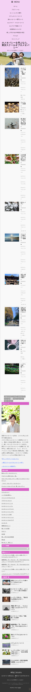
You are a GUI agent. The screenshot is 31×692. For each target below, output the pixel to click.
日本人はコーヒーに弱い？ (23, 342)
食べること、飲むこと (23, 113)
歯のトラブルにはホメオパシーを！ (19, 635)
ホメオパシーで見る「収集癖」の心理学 (18, 616)
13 (22, 398)
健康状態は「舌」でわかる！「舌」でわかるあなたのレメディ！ (19, 626)
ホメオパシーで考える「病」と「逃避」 (23, 71)
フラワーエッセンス (7, 500)
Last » (10, 401)
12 (20, 398)
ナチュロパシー (23, 286)
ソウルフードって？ (7, 574)
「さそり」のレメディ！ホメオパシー (11, 483)
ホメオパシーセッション (23, 89)
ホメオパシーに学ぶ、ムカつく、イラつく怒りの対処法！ (19, 589)
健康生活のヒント (6, 525)
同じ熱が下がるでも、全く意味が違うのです (23, 121)
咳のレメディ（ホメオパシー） (9, 473)
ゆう (9, 566)
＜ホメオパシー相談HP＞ (9, 466)
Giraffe (19, 687)
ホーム (15, 6)
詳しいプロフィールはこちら (10, 459)
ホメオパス (23, 230)
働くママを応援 (23, 96)
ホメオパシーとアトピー (8, 509)
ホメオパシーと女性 (7, 514)
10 (14, 398)
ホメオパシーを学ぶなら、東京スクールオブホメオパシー (15, 45)
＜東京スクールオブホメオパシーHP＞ (13, 462)
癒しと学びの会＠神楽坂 (8, 537)
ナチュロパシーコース (15, 16)
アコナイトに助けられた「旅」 (9, 476)
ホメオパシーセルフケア (23, 149)
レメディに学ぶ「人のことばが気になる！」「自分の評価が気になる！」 (19, 652)
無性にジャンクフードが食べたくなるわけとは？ (19, 581)
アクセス (15, 35)
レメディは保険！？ (23, 365)
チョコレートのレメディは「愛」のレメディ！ (13, 486)
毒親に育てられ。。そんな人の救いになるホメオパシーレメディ (19, 607)
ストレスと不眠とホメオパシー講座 (23, 236)
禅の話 (3, 539)
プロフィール (15, 9)
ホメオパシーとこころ (23, 82)
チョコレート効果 (23, 103)
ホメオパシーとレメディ (23, 142)
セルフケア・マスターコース (15, 22)
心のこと (23, 99)
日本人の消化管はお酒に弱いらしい (23, 310)
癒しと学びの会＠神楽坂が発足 (15, 32)
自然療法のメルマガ (15, 29)
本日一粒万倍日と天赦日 (23, 276)
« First (14, 396)
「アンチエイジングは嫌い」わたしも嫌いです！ (14, 555)
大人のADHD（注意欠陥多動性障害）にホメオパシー (19, 661)
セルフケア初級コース (15, 26)
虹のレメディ (23, 203)
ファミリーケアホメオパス (23, 134)
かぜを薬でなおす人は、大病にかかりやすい (23, 157)
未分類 (3, 534)
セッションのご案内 (15, 13)
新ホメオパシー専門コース (15, 19)
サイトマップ (15, 39)
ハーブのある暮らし (7, 495)
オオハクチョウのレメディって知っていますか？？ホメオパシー (15, 479)
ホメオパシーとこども (23, 182)
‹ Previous (20, 396)
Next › (6, 401)
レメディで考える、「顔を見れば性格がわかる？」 (19, 598)
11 (17, 398)
